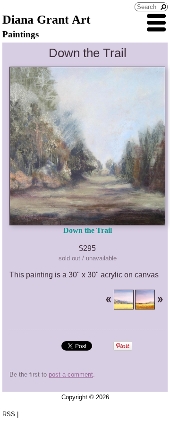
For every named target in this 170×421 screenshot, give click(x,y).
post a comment (71, 374)
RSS (8, 414)
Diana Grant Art (46, 19)
